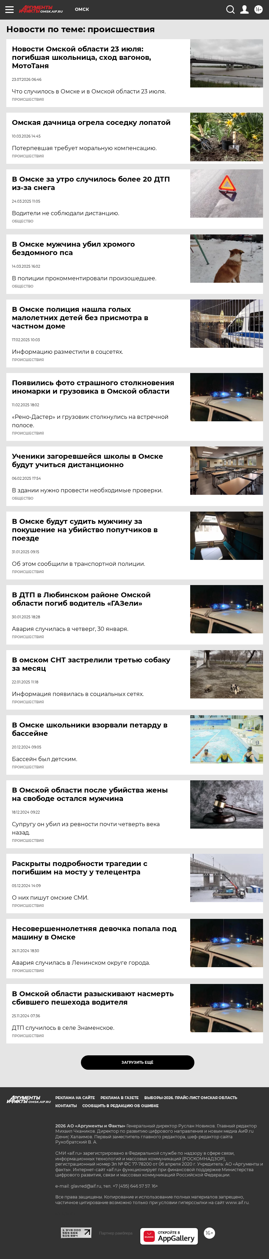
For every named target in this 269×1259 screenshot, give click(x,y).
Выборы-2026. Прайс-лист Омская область (190, 1098)
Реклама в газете (120, 1098)
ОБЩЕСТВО (22, 221)
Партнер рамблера (115, 1233)
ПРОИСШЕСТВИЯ (28, 99)
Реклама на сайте (75, 1098)
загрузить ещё (137, 1062)
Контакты (66, 1106)
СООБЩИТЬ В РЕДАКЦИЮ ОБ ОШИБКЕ (120, 1106)
